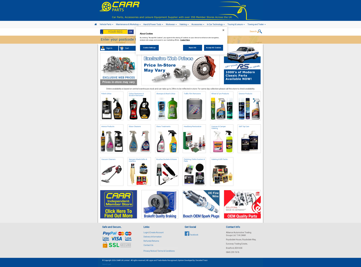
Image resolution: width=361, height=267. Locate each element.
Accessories (197, 24)
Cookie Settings (149, 48)
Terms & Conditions (166, 251)
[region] (181, 41)
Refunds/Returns (151, 241)
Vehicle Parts (106, 24)
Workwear (170, 24)
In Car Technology (215, 24)
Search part (106, 264)
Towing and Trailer (255, 24)
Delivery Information (153, 237)
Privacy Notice (150, 251)
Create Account (157, 232)
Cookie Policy (185, 40)
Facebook (193, 235)
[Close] (223, 30)
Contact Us (148, 245)
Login (146, 232)
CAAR (118, 260)
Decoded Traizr (202, 260)
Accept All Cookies (213, 48)
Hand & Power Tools (152, 24)
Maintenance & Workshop (127, 24)
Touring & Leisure (235, 24)
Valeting (183, 24)
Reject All (192, 48)
